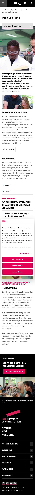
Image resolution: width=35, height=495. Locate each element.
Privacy (23, 487)
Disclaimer (15, 487)
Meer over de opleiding (12, 26)
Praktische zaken (9, 456)
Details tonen (24, 253)
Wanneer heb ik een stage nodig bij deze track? (17, 214)
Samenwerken (7, 469)
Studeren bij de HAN (10, 444)
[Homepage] (17, 3)
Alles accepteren (17, 259)
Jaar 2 (8, 191)
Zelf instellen (16, 265)
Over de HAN (7, 450)
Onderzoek (6, 463)
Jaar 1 (8, 185)
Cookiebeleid (6, 487)
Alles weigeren (17, 272)
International (7, 475)
